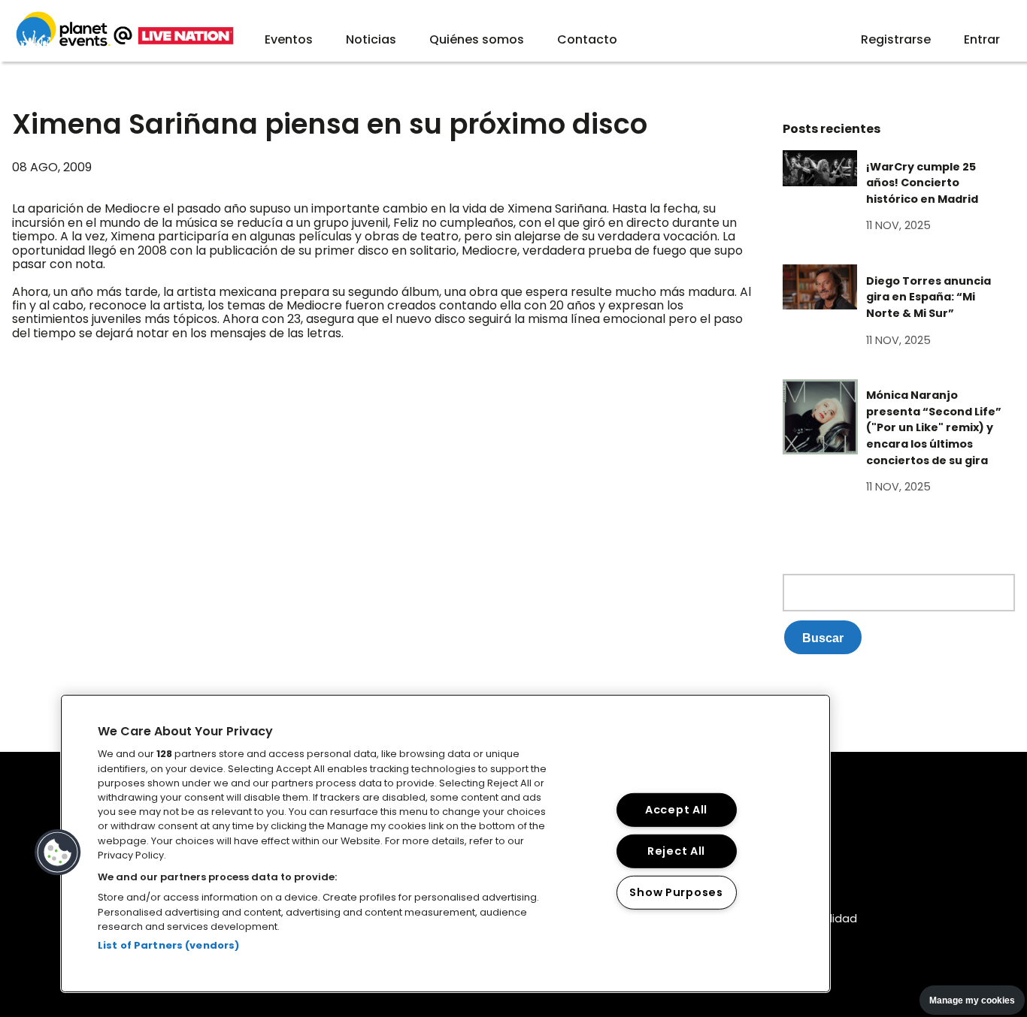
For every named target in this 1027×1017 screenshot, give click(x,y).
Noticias (371, 39)
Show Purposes (676, 891)
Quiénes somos (476, 39)
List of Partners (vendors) (168, 945)
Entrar (982, 39)
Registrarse (896, 39)
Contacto (587, 39)
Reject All (676, 850)
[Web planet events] (125, 44)
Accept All (676, 809)
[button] (58, 852)
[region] (445, 843)
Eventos (289, 39)
